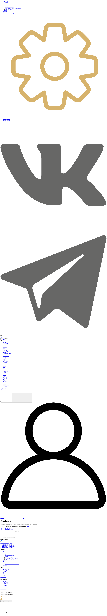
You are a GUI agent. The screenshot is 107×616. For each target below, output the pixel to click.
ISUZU (4, 379)
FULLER (5, 350)
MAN (4, 346)
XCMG (4, 359)
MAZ (4, 373)
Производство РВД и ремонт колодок (13, 8)
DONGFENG (6, 356)
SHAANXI (5, 344)
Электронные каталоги (10, 9)
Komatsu (5, 365)
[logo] (2, 339)
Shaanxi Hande (6, 385)
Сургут (10, 543)
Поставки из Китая (9, 7)
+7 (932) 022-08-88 (4, 544)
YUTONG (5, 369)
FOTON (4, 375)
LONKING (5, 371)
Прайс (6, 6)
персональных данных (18, 540)
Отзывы (7, 2)
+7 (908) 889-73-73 (4, 545)
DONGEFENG (6, 377)
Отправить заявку (4, 539)
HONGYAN (5, 361)
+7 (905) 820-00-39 (4, 546)
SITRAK (5, 347)
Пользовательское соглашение (20, 614)
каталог (27, 526)
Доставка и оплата (9, 3)
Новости (5, 11)
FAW (4, 348)
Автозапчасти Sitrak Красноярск (12, 13)
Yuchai (4, 358)
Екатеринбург (11, 545)
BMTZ (4, 384)
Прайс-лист (5, 565)
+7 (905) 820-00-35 (4, 547)
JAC (4, 370)
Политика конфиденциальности (7, 614)
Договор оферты (30, 614)
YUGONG (5, 378)
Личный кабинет (6, 120)
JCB (4, 363)
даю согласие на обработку (12, 540)
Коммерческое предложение (6, 601)
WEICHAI (5, 349)
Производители (6, 119)
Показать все (3, 577)
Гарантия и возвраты (9, 4)
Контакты (5, 12)
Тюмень (10, 544)
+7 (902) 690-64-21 (4, 543)
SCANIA (5, 372)
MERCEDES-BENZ (7, 353)
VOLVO (5, 376)
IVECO (4, 366)
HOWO (4, 342)
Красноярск (10, 547)
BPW (4, 367)
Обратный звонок (4, 338)
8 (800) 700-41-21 (4, 337)
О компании (5, 1)
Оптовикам (5, 10)
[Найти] (22, 397)
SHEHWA (5, 362)
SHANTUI (5, 386)
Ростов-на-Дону (11, 546)
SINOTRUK (5, 351)
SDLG (4, 360)
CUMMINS (5, 354)
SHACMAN (5, 343)
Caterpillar (5, 382)
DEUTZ (4, 357)
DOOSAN (5, 381)
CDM (4, 380)
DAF (4, 368)
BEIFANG (5, 352)
